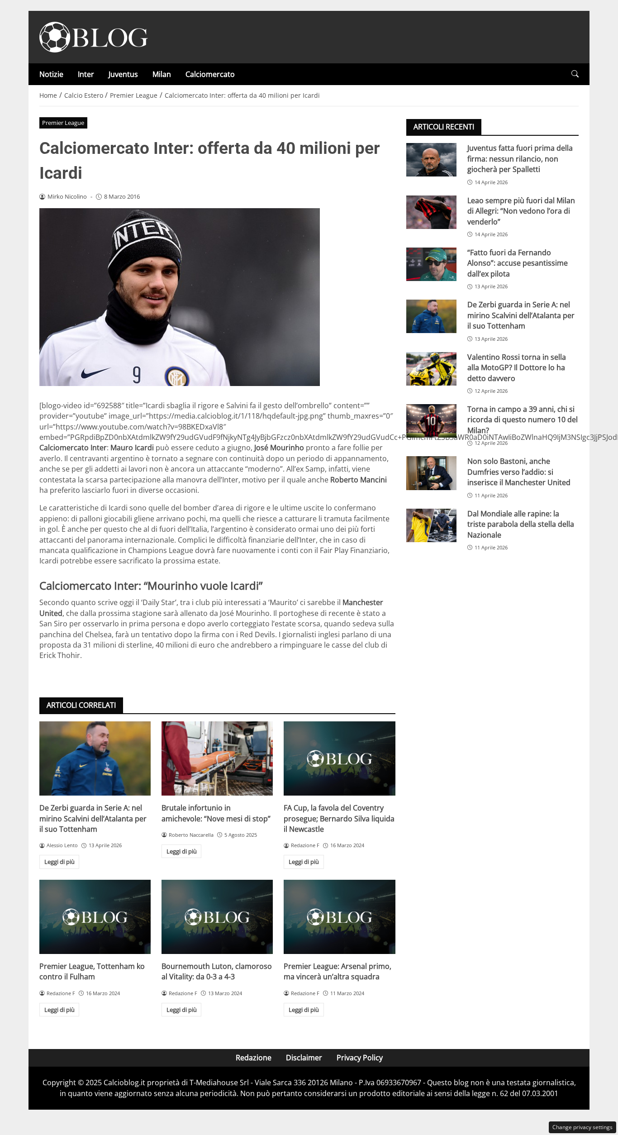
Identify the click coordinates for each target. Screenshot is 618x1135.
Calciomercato (210, 74)
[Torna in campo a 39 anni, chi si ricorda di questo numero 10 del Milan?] (431, 421)
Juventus (123, 74)
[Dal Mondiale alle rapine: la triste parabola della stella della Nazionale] (431, 525)
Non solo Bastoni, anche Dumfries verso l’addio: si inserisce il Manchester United (518, 471)
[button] (575, 74)
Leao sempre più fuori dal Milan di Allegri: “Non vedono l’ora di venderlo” (521, 210)
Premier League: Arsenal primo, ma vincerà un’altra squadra (337, 971)
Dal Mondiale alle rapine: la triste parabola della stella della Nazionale (520, 523)
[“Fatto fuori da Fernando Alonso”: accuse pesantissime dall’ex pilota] (431, 264)
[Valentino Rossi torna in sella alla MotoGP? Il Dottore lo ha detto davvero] (431, 368)
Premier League (63, 123)
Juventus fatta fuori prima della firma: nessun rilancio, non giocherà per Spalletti (520, 158)
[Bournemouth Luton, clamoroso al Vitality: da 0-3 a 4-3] (217, 917)
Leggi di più (59, 862)
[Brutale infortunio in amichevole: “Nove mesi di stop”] (217, 758)
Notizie (51, 74)
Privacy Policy (360, 1058)
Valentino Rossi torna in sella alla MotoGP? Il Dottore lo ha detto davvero (516, 367)
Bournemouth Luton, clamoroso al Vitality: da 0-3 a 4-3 (217, 971)
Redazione (253, 1058)
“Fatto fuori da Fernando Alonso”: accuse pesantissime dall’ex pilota (517, 263)
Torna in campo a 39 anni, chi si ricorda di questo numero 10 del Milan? (522, 419)
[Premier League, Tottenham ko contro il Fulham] (95, 917)
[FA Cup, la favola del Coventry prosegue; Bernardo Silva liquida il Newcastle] (339, 758)
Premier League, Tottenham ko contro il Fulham (92, 971)
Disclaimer (304, 1058)
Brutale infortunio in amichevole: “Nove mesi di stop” (216, 813)
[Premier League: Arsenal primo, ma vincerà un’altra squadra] (339, 917)
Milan (161, 74)
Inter (86, 74)
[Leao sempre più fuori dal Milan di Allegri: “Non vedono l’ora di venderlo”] (431, 212)
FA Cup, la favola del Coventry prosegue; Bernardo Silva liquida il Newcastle (339, 818)
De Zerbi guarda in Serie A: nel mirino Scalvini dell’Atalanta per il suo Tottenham (93, 818)
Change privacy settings (582, 1127)
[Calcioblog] (93, 36)
